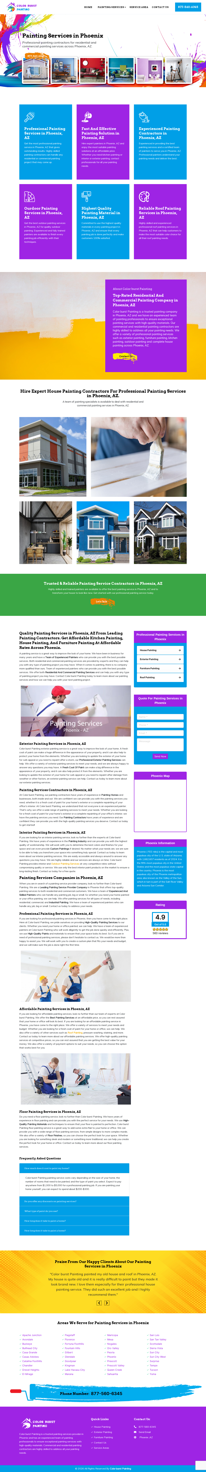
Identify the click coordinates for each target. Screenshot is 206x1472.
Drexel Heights (30, 1369)
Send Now (160, 756)
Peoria (110, 1352)
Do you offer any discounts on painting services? (50, 1201)
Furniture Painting (103, 1437)
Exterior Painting (103, 1432)
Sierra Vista (156, 1348)
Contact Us (160, 7)
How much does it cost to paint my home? (46, 1168)
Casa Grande (29, 1352)
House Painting (102, 1426)
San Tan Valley (158, 1339)
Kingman (70, 1365)
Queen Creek (114, 1369)
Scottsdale (156, 1343)
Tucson (154, 1369)
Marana (69, 1374)
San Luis (154, 1335)
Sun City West (158, 1356)
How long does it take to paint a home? (45, 1221)
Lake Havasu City (75, 1369)
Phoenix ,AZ (146, 1437)
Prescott (112, 1361)
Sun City (154, 1352)
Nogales (112, 1343)
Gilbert (69, 1352)
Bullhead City (29, 1348)
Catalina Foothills (32, 1361)
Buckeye (27, 1343)
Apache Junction (31, 1335)
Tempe (153, 1365)
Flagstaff (70, 1335)
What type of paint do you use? (41, 1211)
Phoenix (111, 1356)
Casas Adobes (30, 1356)
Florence (70, 1339)
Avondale (27, 1339)
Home (88, 7)
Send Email (145, 1432)
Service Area (139, 7)
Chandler (27, 1365)
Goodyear (70, 1361)
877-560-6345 (188, 7)
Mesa (110, 1339)
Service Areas (101, 1447)
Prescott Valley (115, 1365)
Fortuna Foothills (74, 1343)
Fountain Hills (72, 1348)
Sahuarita (112, 1374)
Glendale (70, 1356)
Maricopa (112, 1335)
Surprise (154, 1361)
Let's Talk (101, 601)
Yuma (153, 1374)
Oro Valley (113, 1348)
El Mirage (27, 1374)
